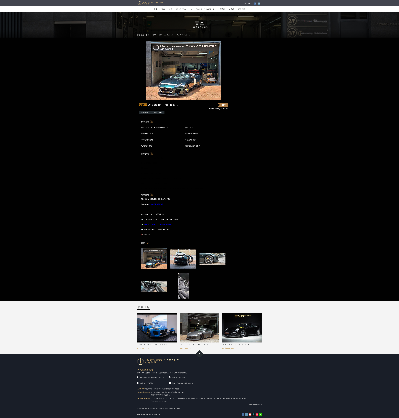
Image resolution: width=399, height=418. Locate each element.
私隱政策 (259, 404)
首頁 (148, 35)
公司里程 (221, 9)
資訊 (170, 9)
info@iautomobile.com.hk (184, 383)
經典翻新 (241, 9)
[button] (260, 414)
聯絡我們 (252, 404)
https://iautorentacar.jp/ (159, 401)
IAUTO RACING (196, 9)
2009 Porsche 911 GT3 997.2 (238, 345)
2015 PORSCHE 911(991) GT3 (194, 345)
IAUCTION (210, 9)
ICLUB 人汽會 (181, 9)
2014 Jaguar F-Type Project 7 (154, 345)
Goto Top (199, 354)
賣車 (163, 9)
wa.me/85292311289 (156, 204)
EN (249, 4)
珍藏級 (231, 9)
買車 (156, 9)
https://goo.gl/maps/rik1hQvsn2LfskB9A (157, 224)
